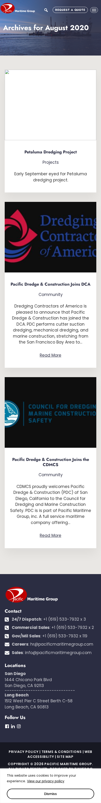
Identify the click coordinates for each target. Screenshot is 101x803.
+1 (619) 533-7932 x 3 (64, 619)
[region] (50, 785)
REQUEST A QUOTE (70, 10)
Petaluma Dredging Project (50, 152)
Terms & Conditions (62, 751)
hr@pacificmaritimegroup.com (61, 644)
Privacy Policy (24, 751)
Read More (50, 355)
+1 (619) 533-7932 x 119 (64, 636)
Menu (94, 10)
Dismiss (50, 793)
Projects (51, 162)
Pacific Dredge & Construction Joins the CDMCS (50, 462)
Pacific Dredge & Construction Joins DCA (50, 284)
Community (51, 294)
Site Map (65, 756)
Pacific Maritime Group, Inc (17, 8)
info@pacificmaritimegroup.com (58, 652)
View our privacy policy (45, 781)
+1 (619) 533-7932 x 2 (72, 627)
